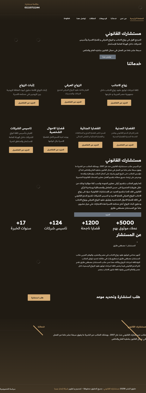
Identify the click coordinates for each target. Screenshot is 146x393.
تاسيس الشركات (37, 356)
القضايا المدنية (38, 345)
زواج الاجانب (39, 334)
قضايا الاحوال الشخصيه (34, 353)
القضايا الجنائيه (37, 349)
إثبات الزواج (39, 342)
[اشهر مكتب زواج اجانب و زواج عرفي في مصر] (140, 7)
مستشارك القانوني (112, 389)
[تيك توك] (6, 18)
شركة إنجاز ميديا (61, 389)
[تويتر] (10, 18)
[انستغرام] (14, 18)
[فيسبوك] (21, 18)
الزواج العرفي (38, 338)
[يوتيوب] (2, 18)
